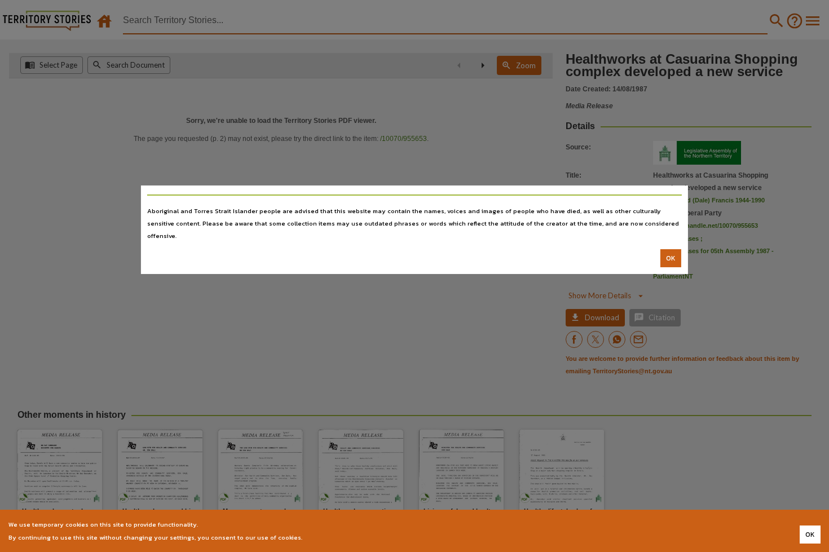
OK (671, 258)
